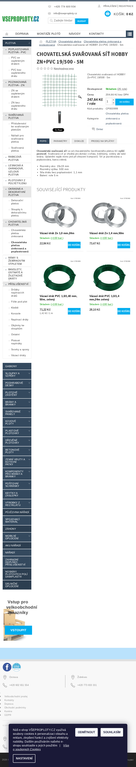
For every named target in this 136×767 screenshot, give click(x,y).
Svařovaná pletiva (16, 117)
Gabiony (11, 366)
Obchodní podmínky (15, 707)
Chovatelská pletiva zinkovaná (18, 233)
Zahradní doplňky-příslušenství (15, 562)
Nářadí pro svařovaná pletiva (17, 138)
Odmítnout (86, 732)
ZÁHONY (10, 528)
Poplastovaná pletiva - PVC (18, 51)
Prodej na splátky (102, 141)
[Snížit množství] (113, 102)
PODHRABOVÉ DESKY (14, 384)
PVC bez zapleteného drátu (18, 72)
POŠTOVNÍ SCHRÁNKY (12, 484)
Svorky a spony (20, 349)
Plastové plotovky (12, 432)
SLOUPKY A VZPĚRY (12, 374)
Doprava (22, 33)
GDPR (7, 715)
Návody (75, 33)
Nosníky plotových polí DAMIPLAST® (16, 574)
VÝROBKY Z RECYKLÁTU (13, 503)
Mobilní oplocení (12, 537)
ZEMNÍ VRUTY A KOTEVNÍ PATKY (15, 462)
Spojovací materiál (12, 520)
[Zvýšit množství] (113, 99)
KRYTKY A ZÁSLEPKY (11, 494)
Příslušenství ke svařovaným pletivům (20, 126)
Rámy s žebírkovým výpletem (16, 260)
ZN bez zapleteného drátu (18, 105)
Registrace (126, 6)
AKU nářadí (13, 545)
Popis (43, 141)
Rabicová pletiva (14, 158)
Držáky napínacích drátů (17, 292)
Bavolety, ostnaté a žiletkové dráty (15, 274)
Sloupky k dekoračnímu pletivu (19, 212)
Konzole (16, 313)
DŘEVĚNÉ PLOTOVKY (12, 441)
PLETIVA (10, 43)
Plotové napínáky (16, 342)
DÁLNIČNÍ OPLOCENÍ (12, 585)
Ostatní (15, 334)
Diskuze (79, 141)
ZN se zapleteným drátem (18, 93)
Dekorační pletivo (17, 202)
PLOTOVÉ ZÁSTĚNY (11, 393)
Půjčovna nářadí (17, 512)
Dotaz (99, 129)
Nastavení (24, 758)
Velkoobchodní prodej (15, 696)
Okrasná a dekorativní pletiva (17, 191)
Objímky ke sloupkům (17, 327)
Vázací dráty (18, 355)
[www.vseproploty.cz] (20, 19)
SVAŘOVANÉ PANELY (13, 412)
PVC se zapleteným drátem (18, 60)
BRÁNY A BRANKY (10, 403)
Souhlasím (111, 732)
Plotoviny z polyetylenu (17, 182)
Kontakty (96, 33)
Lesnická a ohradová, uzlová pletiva (16, 170)
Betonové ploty (12, 451)
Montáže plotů (48, 33)
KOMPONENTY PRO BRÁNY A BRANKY (14, 474)
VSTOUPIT (18, 630)
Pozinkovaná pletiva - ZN (17, 84)
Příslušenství (18, 284)
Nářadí (10, 552)
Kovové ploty (10, 422)
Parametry (60, 141)
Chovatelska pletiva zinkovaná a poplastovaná (20, 247)
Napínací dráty (19, 319)
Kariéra (8, 711)
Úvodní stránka (7, 34)
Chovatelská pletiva (17, 223)
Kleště (14, 307)
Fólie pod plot (19, 301)
